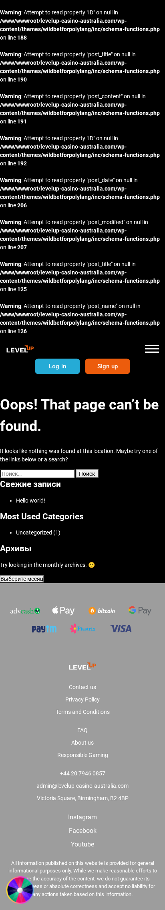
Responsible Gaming (82, 755)
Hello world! (30, 500)
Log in (57, 366)
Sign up (107, 366)
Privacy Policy (82, 699)
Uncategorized (34, 532)
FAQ (82, 730)
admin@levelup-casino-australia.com (82, 786)
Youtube (82, 844)
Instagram (82, 817)
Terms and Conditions (83, 712)
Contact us (82, 687)
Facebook (83, 830)
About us (82, 742)
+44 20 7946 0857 (82, 773)
